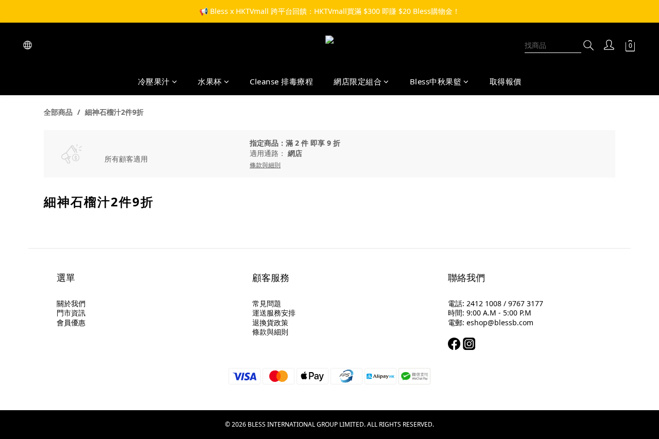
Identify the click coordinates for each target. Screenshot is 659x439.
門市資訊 (71, 313)
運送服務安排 (274, 313)
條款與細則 (270, 332)
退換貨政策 (270, 322)
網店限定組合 (357, 81)
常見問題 (266, 303)
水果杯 (210, 81)
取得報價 (506, 81)
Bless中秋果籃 (436, 81)
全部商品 (58, 112)
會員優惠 (71, 322)
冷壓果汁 (154, 81)
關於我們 (71, 303)
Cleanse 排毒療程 (281, 81)
